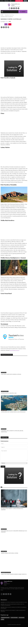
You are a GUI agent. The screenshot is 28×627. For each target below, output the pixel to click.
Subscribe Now (19, 0)
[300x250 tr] (14, 68)
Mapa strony (6, 0)
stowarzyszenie (21, 617)
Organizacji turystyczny (5, 617)
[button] (25, 1)
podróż (2, 619)
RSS (10, 0)
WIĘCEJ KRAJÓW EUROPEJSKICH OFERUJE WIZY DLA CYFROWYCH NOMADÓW (12, 605)
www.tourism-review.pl (14, 350)
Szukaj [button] (23, 11)
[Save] (8, 27)
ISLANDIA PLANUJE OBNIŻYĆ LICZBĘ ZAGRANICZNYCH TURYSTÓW (13, 611)
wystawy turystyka (14, 617)
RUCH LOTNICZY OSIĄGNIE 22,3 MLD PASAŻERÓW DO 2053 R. (14, 602)
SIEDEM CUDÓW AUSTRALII (7, 16)
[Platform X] (14, 8)
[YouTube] (9, 8)
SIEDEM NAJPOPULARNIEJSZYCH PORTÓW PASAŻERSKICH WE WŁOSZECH (13, 608)
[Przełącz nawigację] (2, 11)
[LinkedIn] (16, 8)
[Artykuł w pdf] (9, 24)
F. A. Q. (2, 0)
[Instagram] (18, 8)
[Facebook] (12, 8)
